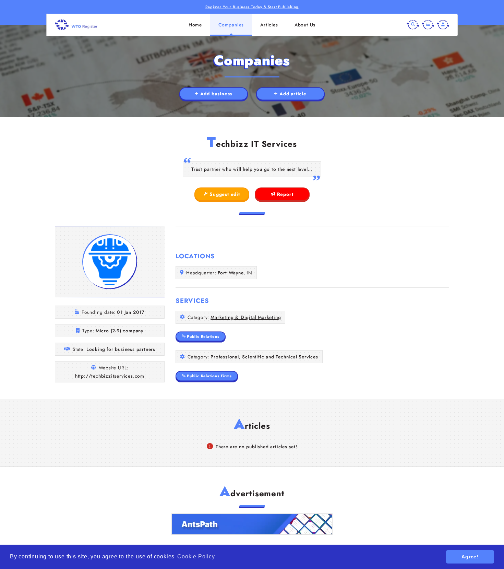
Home (195, 24)
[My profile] (443, 25)
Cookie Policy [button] (196, 556)
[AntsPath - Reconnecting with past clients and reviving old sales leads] (252, 524)
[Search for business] (413, 25)
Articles (269, 24)
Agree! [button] (470, 556)
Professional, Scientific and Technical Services (264, 356)
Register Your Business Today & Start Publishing (252, 7)
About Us (305, 24)
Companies (231, 24)
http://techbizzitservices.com (109, 375)
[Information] (428, 25)
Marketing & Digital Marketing (246, 317)
